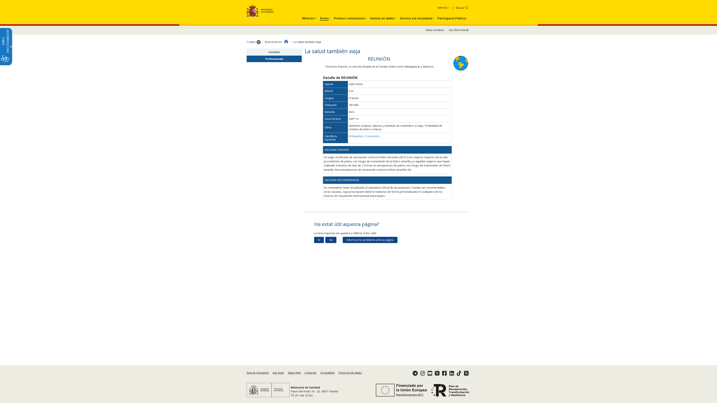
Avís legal (278, 372)
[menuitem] (308, 17)
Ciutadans (274, 52)
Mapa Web (294, 372)
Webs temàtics (435, 30)
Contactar (310, 372)
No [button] (331, 240)
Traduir (251, 42)
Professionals (274, 59)
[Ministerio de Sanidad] (260, 11)
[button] (437, 8)
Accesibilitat (327, 372)
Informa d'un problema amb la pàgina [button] (370, 240)
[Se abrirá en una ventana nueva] (460, 63)
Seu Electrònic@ (459, 30)
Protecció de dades (350, 372)
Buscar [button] (460, 8)
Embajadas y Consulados (364, 136)
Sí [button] (319, 240)
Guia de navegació (257, 372)
